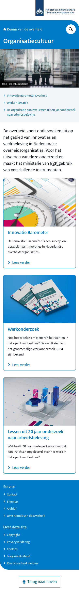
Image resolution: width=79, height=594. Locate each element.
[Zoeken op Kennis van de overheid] (71, 29)
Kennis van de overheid (24, 29)
